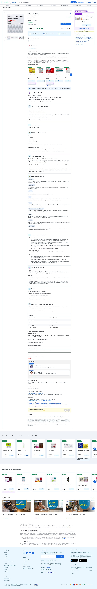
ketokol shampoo (69, 525)
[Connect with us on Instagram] (23, 553)
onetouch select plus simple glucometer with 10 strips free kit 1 (63, 535)
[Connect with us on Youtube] (30, 553)
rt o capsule (58, 525)
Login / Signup (88, 2)
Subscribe (60, 556)
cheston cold (34, 525)
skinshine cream (41, 525)
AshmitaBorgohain (38, 365)
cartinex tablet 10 (23, 543)
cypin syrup (40, 527)
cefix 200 (59, 527)
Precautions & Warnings (88, 38)
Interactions (78, 40)
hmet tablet (63, 525)
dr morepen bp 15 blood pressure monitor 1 (43, 535)
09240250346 (40, 393)
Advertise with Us (7, 580)
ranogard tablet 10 (69, 543)
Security (5, 576)
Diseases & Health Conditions (9, 561)
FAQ (4, 573)
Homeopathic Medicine (77, 5)
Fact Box (77, 44)
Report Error (30, 358)
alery (44, 527)
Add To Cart (65, 23)
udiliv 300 (26, 525)
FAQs (82, 44)
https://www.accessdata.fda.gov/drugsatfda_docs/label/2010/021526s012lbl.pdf (45, 403)
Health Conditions (28, 5)
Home (3, 7)
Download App (81, 2)
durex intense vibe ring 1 (40, 538)
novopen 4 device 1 (49, 538)
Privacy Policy (25, 561)
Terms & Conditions (26, 559)
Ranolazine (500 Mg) (32, 48)
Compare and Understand (84, 28)
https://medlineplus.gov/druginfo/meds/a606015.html (40, 400)
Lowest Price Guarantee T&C (28, 568)
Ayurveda (5, 563)
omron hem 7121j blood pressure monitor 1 (62, 537)
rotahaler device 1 (59, 531)
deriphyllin (63, 527)
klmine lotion (32, 527)
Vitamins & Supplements (41, 5)
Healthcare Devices (64, 5)
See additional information (16, 585)
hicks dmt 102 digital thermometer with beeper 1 (30, 537)
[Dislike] (68, 410)
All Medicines (6, 567)
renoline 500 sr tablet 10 (61, 544)
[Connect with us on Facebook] (27, 553)
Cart (95, 2)
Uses (30, 88)
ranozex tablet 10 (47, 543)
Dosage (83, 40)
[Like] (65, 410)
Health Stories (6, 556)
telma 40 (22, 525)
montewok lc (23, 527)
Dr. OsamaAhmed (38, 372)
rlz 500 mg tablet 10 (36, 544)
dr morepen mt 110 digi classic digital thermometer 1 (30, 531)
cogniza (30, 525)
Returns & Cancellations (27, 566)
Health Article (6, 554)
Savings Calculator (7, 578)
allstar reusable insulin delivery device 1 (46, 537)
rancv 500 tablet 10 (31, 543)
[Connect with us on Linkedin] (33, 553)
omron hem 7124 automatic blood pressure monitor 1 (46, 534)
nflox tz (27, 527)
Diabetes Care (53, 5)
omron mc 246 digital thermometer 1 (28, 535)
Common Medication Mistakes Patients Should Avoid (46, 514)
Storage (87, 40)
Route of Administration (47, 88)
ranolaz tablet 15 (29, 544)
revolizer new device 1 (57, 538)
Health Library (6, 558)
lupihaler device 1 (32, 534)
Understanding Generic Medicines (10, 565)
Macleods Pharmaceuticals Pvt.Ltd (33, 14)
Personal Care (17, 5)
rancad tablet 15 (62, 543)
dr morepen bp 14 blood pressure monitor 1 (48, 531)
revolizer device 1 (60, 534)
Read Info (69, 16)
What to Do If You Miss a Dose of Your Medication (14, 514)
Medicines (7, 5)
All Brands (5, 569)
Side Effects (58, 88)
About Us (5, 552)
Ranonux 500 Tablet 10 (87, 16)
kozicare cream (54, 527)
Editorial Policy (35, 376)
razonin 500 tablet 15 (45, 544)
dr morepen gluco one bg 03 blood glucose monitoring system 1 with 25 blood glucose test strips (52, 533)
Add (32, 80)
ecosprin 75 (47, 525)
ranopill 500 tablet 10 (40, 543)
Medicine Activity (66, 88)
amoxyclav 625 (52, 525)
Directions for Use (36, 88)
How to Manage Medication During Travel (76, 514)
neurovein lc (48, 527)
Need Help (5, 571)
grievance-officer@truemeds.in (49, 572)
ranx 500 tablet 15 (54, 543)
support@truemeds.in (32, 393)
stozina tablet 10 (53, 544)
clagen (36, 527)
